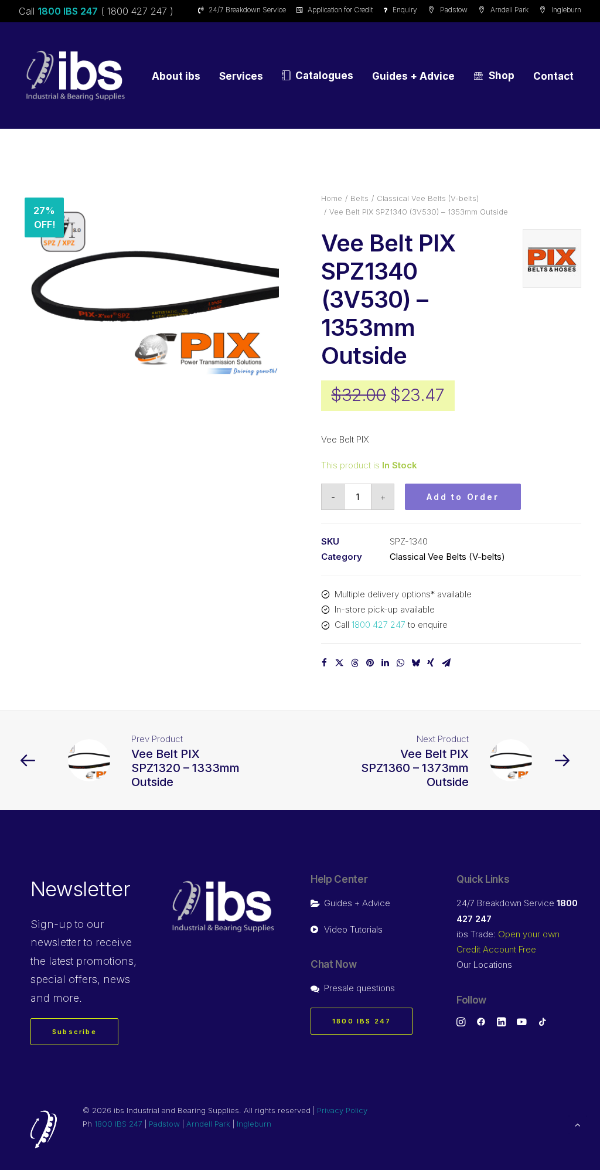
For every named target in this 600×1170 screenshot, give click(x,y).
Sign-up (51, 924)
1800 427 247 (378, 624)
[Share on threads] (354, 663)
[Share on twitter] (339, 663)
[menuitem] (244, 9)
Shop (501, 75)
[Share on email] (446, 663)
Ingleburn (566, 9)
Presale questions (359, 988)
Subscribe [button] (74, 1032)
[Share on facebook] (324, 663)
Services (241, 76)
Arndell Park (509, 9)
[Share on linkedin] (385, 663)
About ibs (176, 76)
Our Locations (484, 964)
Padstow (454, 9)
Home (331, 198)
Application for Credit (340, 9)
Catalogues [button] (324, 75)
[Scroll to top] (577, 1124)
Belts (359, 198)
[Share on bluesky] (415, 663)
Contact (553, 76)
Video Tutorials (353, 929)
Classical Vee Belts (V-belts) (428, 198)
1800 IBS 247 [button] (361, 1021)
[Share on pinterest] (370, 663)
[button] (149, 284)
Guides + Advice (413, 76)
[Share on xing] (431, 663)
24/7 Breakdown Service (247, 9)
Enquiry (405, 9)
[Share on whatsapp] (400, 663)
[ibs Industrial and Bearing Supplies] (75, 75)
